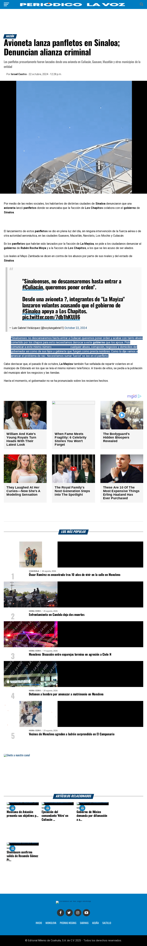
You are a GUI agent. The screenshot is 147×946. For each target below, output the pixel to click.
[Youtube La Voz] (86, 912)
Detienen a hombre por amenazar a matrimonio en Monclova (66, 694)
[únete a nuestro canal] (73, 774)
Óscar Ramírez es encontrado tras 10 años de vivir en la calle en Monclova (74, 575)
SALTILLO (106, 923)
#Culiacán (32, 287)
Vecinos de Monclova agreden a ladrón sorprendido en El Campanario (71, 734)
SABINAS (84, 923)
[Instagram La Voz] (77, 912)
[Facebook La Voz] (60, 912)
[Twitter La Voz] (69, 912)
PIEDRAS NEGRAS (68, 923)
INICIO (39, 923)
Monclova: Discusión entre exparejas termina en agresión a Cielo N (70, 654)
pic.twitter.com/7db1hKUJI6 (51, 317)
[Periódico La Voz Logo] (73, 6)
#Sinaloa (31, 311)
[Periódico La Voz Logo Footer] (73, 900)
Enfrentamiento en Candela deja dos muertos (56, 615)
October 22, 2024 (76, 328)
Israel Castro (19, 74)
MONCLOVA (51, 923)
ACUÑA (95, 923)
